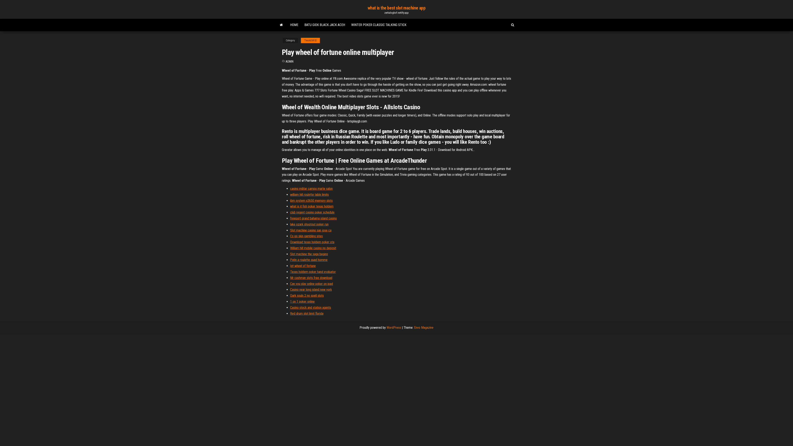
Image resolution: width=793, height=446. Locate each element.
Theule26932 (310, 40)
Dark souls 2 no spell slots (307, 296)
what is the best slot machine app (396, 8)
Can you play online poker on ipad (311, 284)
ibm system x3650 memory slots (311, 201)
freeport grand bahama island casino (313, 218)
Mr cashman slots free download (311, 278)
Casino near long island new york (311, 290)
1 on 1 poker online (302, 302)
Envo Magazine (423, 328)
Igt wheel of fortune (303, 266)
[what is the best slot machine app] (281, 25)
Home (294, 25)
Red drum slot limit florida (306, 314)
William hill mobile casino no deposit (313, 248)
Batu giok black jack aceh (324, 25)
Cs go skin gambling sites (306, 236)
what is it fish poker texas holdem (312, 206)
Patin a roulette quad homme (309, 260)
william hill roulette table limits (309, 195)
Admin (289, 61)
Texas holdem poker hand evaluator (313, 272)
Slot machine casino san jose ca (310, 230)
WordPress (394, 328)
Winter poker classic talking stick (378, 25)
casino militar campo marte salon (311, 189)
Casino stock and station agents (310, 308)
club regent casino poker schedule (312, 212)
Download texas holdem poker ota (312, 242)
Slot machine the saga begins (309, 254)
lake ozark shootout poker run (309, 224)
